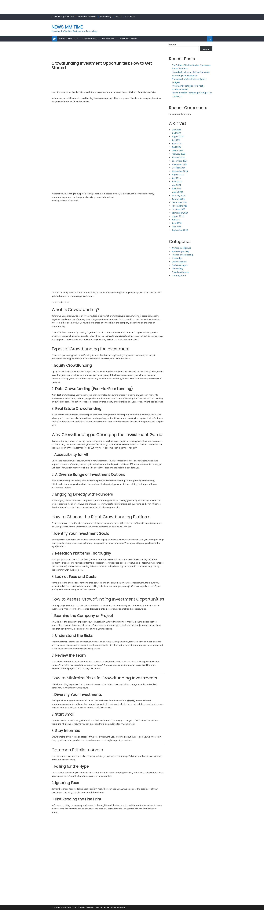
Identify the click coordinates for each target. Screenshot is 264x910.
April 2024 (176, 188)
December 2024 (179, 161)
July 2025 (176, 140)
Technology (177, 268)
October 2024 (178, 167)
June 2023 (177, 223)
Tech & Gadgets (180, 265)
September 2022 (180, 230)
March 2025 (177, 150)
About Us (118, 16)
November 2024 (179, 164)
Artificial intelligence (181, 248)
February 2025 (178, 154)
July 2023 (176, 219)
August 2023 (178, 216)
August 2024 (178, 174)
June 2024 (177, 181)
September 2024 (180, 171)
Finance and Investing (182, 254)
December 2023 (179, 202)
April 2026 (176, 133)
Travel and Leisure (128, 38)
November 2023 (179, 205)
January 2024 (178, 199)
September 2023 (180, 212)
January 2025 (178, 157)
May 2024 (176, 185)
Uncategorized (179, 275)
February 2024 (178, 195)
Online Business (90, 38)
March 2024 (177, 192)
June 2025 (177, 143)
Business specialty (68, 38)
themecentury (118, 907)
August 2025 (178, 136)
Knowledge (108, 38)
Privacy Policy (105, 16)
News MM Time (67, 27)
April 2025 (176, 147)
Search (172, 44)
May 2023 (176, 226)
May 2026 (176, 129)
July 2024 (176, 178)
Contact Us (130, 16)
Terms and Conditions (86, 16)
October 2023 (178, 209)
